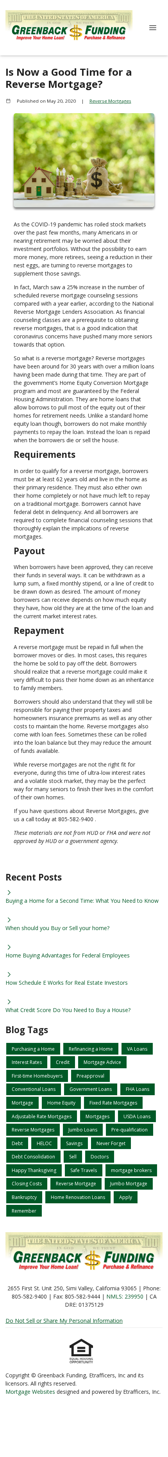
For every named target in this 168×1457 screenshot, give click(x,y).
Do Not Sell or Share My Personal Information (64, 1320)
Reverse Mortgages (110, 101)
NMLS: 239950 (124, 1296)
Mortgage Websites (31, 1391)
